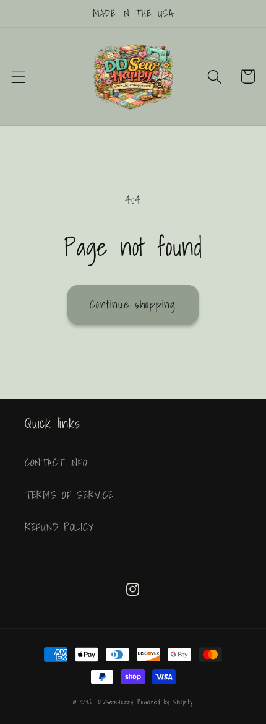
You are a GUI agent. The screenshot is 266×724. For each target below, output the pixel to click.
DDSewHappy (116, 702)
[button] (18, 76)
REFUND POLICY (59, 526)
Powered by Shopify (165, 702)
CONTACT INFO (56, 462)
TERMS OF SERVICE (69, 494)
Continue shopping (133, 304)
